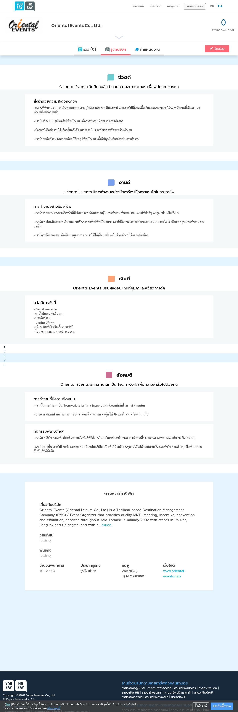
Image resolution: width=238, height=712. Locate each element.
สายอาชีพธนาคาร (185, 688)
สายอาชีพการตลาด (160, 688)
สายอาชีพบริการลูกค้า (178, 692)
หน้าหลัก (138, 6)
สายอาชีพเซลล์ (209, 688)
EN (212, 6)
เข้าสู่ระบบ (173, 6)
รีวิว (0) (89, 49)
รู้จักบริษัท (118, 49)
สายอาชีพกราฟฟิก (157, 697)
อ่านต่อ (106, 525)
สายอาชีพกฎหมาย (134, 688)
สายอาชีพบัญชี (204, 692)
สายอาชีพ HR (131, 692)
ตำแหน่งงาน (149, 49)
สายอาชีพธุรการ (152, 692)
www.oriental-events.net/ (174, 573)
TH (220, 6)
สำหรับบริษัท (195, 6)
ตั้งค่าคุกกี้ (201, 706)
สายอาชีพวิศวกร (133, 697)
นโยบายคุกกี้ (53, 708)
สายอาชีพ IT (179, 697)
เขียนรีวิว (155, 6)
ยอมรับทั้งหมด (222, 706)
